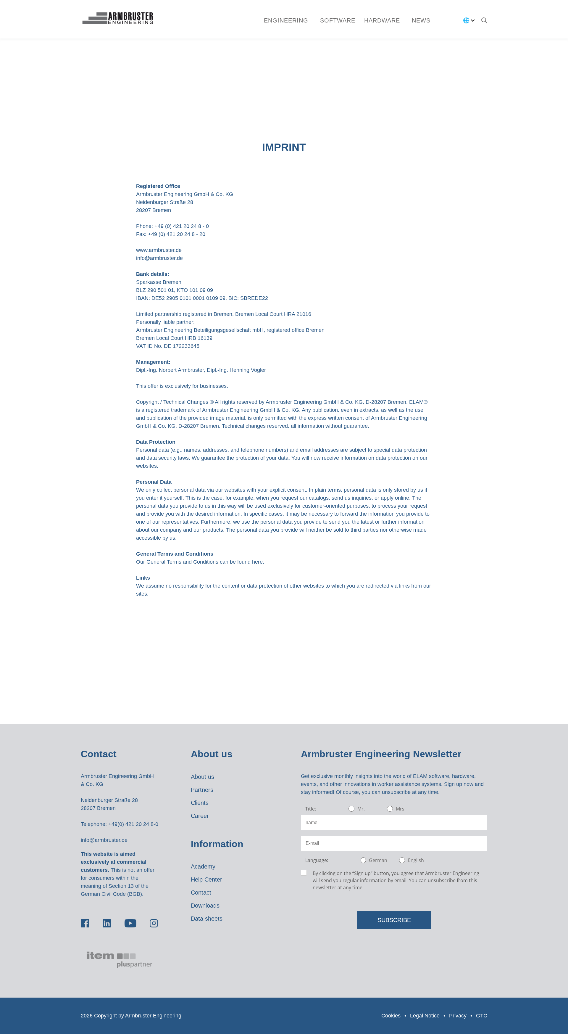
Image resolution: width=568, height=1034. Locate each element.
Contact (201, 892)
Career (200, 816)
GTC (481, 1016)
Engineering (286, 20)
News (421, 20)
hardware (382, 20)
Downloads (205, 905)
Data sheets (206, 918)
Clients (200, 803)
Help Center (206, 879)
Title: (310, 808)
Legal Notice (425, 1016)
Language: (316, 860)
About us (202, 777)
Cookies (391, 1016)
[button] (337, 20)
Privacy (458, 1016)
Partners (202, 790)
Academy (203, 866)
